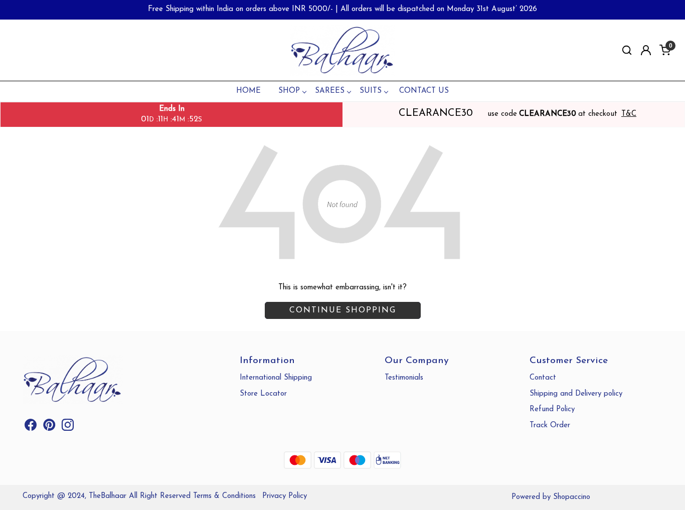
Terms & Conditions (224, 496)
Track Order (550, 425)
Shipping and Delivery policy (576, 394)
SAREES (330, 91)
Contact (543, 378)
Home (248, 91)
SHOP (289, 91)
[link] (626, 50)
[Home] (342, 50)
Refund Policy (552, 409)
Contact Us (424, 91)
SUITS (371, 91)
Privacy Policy (284, 496)
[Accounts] (645, 50)
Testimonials (404, 378)
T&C (628, 114)
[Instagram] (68, 427)
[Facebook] (31, 427)
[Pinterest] (49, 427)
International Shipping (276, 378)
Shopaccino (571, 497)
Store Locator (263, 394)
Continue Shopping (342, 310)
